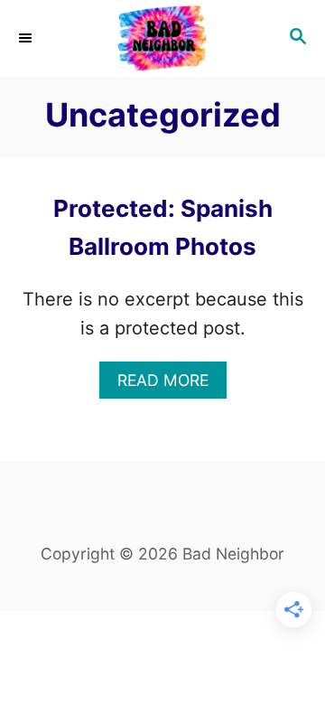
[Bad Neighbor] (162, 38)
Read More (172, 385)
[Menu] (27, 38)
